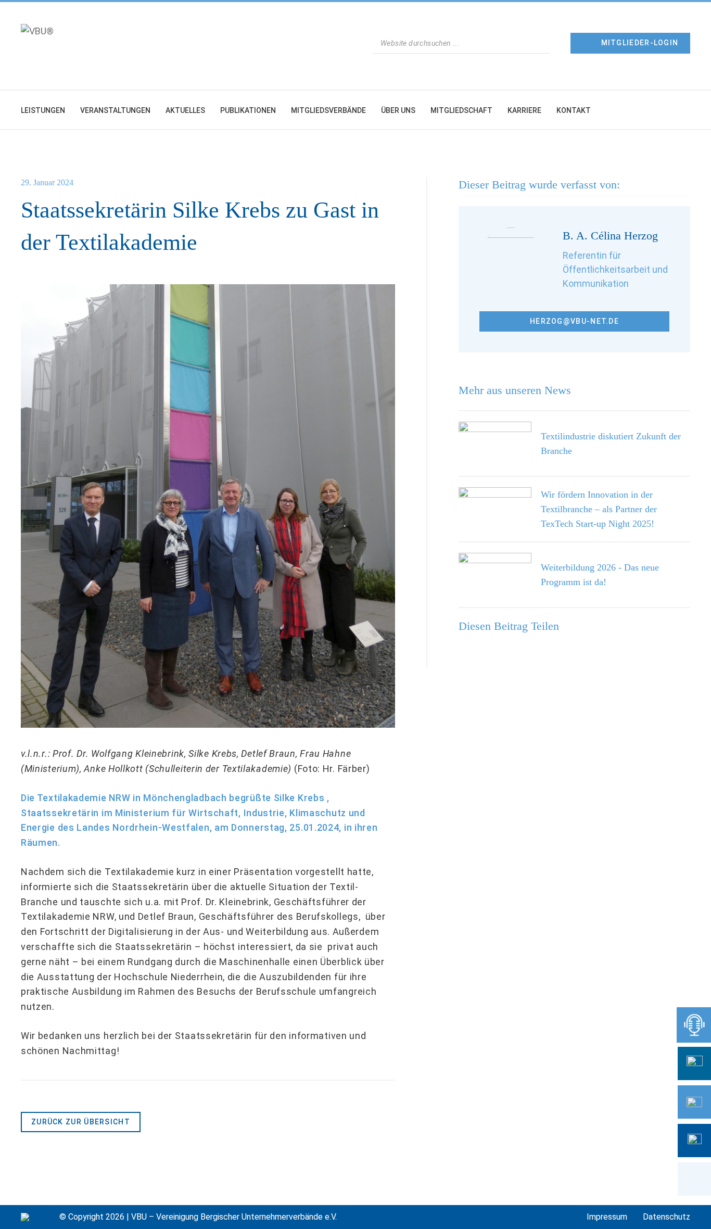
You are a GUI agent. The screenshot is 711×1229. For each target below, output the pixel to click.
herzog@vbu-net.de (574, 321)
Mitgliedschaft (461, 110)
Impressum (607, 1217)
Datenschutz (666, 1217)
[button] (694, 1179)
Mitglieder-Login (640, 43)
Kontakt (573, 110)
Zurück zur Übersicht (80, 1122)
